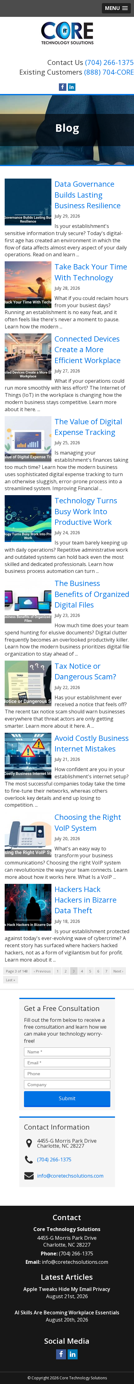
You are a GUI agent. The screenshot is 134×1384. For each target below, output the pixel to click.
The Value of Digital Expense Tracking (88, 426)
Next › (118, 971)
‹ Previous (42, 971)
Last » (10, 980)
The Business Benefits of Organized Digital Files (92, 594)
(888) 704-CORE (109, 71)
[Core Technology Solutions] (67, 33)
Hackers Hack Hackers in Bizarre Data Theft (86, 900)
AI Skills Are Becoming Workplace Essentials (67, 1312)
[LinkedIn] (71, 87)
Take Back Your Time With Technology (91, 271)
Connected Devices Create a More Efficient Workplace (88, 349)
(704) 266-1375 (109, 62)
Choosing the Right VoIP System (88, 822)
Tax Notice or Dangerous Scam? (85, 671)
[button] (116, 8)
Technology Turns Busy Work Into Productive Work (86, 511)
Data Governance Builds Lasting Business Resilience (88, 194)
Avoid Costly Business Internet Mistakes (92, 743)
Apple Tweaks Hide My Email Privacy (66, 1289)
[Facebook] (62, 87)
